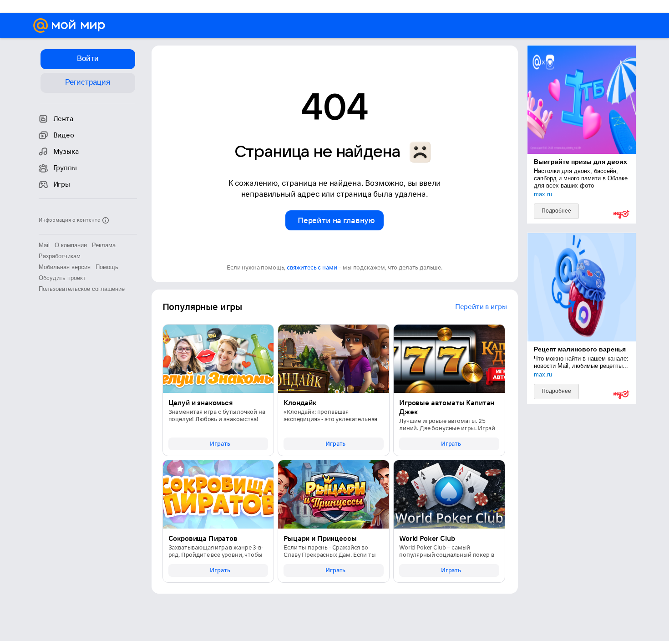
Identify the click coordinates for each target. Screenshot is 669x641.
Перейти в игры (481, 307)
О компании (71, 245)
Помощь (107, 267)
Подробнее (556, 211)
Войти (88, 58)
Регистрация (87, 82)
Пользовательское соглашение (82, 288)
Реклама (104, 245)
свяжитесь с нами (312, 267)
